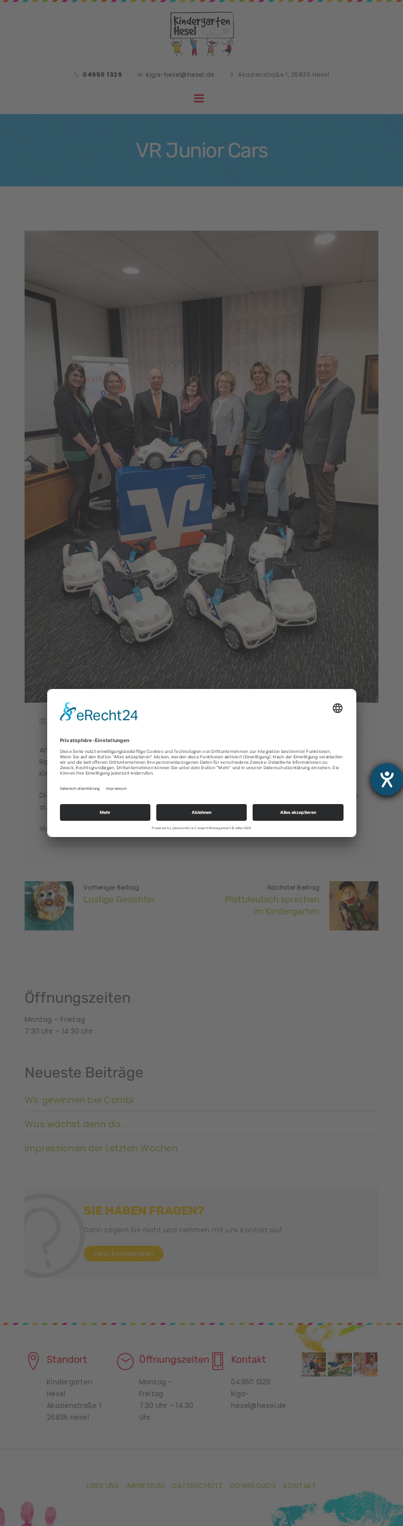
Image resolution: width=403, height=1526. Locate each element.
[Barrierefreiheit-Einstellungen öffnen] (387, 779)
